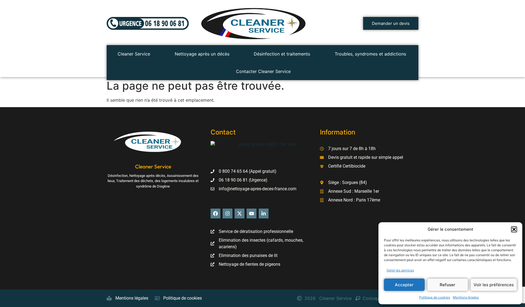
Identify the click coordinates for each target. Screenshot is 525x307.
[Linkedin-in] (264, 213)
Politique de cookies (434, 297)
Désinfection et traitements (282, 54)
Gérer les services (400, 270)
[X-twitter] (239, 213)
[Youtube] (251, 213)
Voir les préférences (494, 284)
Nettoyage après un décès (202, 54)
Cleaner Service (134, 54)
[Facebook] (215, 213)
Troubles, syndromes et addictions (370, 54)
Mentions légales (466, 297)
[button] (514, 229)
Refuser (447, 284)
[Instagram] (227, 213)
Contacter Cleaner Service (263, 71)
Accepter (404, 284)
